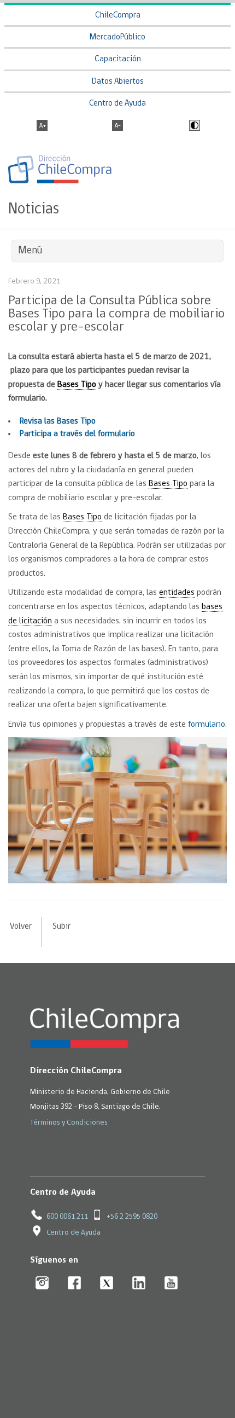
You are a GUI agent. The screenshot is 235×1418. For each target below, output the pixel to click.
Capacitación (118, 59)
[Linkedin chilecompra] (139, 1284)
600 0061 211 (67, 1216)
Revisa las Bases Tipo (58, 421)
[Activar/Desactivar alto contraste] (193, 126)
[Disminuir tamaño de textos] (117, 126)
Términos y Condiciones (69, 1122)
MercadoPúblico (117, 37)
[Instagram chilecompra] (42, 1284)
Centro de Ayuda (117, 104)
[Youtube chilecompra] (171, 1284)
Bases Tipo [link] (76, 384)
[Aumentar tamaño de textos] (42, 126)
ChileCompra (117, 15)
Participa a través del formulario (77, 434)
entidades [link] (177, 592)
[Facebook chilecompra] (74, 1284)
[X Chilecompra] (107, 1284)
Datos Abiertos (118, 82)
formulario (206, 724)
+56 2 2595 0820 (132, 1216)
